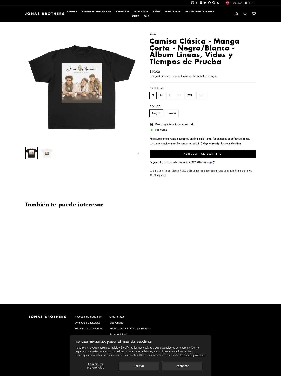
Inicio (153, 34)
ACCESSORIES (141, 11)
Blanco (171, 113)
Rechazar (182, 366)
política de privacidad (87, 322)
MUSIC (135, 16)
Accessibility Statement (88, 316)
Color (155, 106)
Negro (156, 113)
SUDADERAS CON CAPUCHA (96, 11)
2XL (190, 95)
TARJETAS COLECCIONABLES (199, 11)
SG (179, 95)
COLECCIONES (172, 11)
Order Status (117, 316)
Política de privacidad (192, 355)
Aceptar (139, 366)
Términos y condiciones (89, 328)
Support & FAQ (118, 334)
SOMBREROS (122, 11)
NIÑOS (156, 11)
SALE (146, 16)
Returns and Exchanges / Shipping (130, 328)
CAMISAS (72, 11)
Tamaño (157, 88)
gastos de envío (164, 76)
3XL (201, 95)
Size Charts (116, 322)
